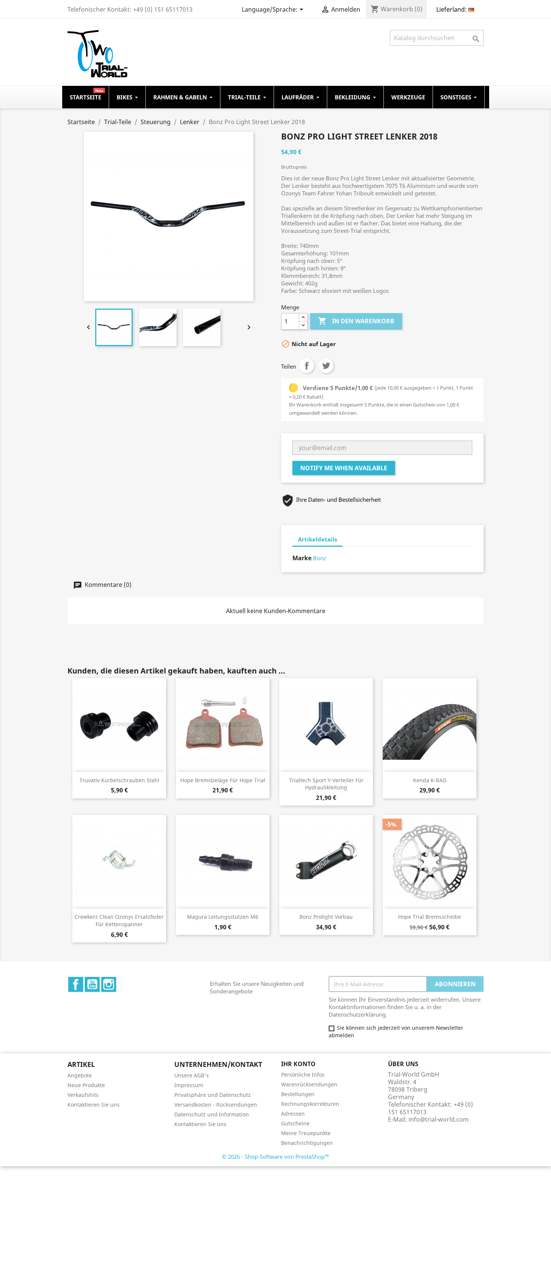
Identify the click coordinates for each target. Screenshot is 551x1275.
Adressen (293, 1113)
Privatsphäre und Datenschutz (212, 1094)
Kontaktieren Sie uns (93, 1104)
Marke (301, 558)
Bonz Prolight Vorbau (326, 916)
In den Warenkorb (356, 321)
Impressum (188, 1085)
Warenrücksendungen (309, 1084)
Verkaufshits (83, 1094)
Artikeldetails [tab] (317, 539)
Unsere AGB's (191, 1075)
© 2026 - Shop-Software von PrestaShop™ (275, 1156)
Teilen (306, 365)
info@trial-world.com (439, 1119)
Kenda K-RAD (429, 780)
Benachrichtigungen (307, 1142)
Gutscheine (295, 1123)
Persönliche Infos (303, 1074)
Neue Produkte (86, 1085)
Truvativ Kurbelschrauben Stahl (119, 780)
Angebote (79, 1075)
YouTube (92, 984)
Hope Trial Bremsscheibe (429, 916)
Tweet (326, 365)
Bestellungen (297, 1094)
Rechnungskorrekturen (310, 1103)
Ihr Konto (298, 1064)
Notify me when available (343, 468)
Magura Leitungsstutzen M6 (222, 916)
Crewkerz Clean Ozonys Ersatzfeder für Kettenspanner (119, 920)
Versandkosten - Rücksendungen (215, 1104)
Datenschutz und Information (211, 1114)
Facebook (75, 984)
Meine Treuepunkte (306, 1133)
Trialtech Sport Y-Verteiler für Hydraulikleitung (326, 784)
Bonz (319, 558)
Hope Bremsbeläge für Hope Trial (222, 780)
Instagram (108, 984)
